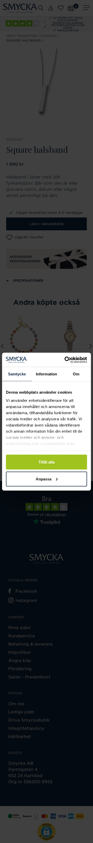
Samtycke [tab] (17, 374)
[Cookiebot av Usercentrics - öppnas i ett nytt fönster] (65, 359)
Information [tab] (46, 374)
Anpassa (43, 479)
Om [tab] (76, 374)
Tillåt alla (46, 462)
